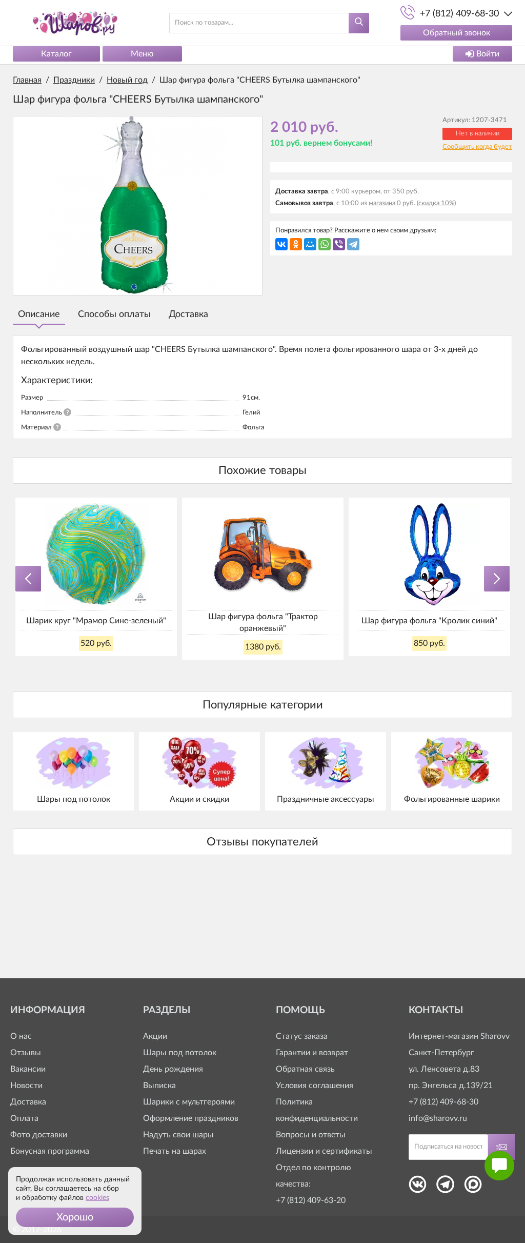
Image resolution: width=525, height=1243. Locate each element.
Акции (155, 1036)
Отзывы (25, 1053)
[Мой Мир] (310, 244)
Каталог (56, 54)
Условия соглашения (314, 1085)
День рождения (173, 1069)
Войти (487, 54)
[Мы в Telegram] (445, 1187)
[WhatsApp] (324, 244)
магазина (382, 203)
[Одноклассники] (296, 244)
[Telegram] (353, 244)
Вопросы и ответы (311, 1135)
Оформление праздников (190, 1118)
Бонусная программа (49, 1151)
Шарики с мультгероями (189, 1102)
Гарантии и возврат (312, 1053)
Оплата (24, 1118)
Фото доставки (38, 1135)
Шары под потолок (179, 1053)
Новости (26, 1085)
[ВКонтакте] (281, 244)
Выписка (159, 1085)
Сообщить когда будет (477, 147)
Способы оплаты (114, 314)
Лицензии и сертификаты (324, 1151)
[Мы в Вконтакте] (418, 1187)
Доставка (188, 314)
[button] (75, 1217)
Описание (39, 314)
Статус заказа (302, 1036)
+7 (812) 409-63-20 (311, 1200)
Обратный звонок (456, 33)
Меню (142, 54)
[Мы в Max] (473, 1187)
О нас (21, 1036)
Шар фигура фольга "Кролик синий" (429, 621)
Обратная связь (305, 1069)
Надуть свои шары (178, 1135)
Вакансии (28, 1069)
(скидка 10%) (436, 203)
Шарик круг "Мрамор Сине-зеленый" (96, 621)
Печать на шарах (174, 1151)
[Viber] (339, 244)
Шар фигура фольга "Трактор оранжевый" (263, 622)
